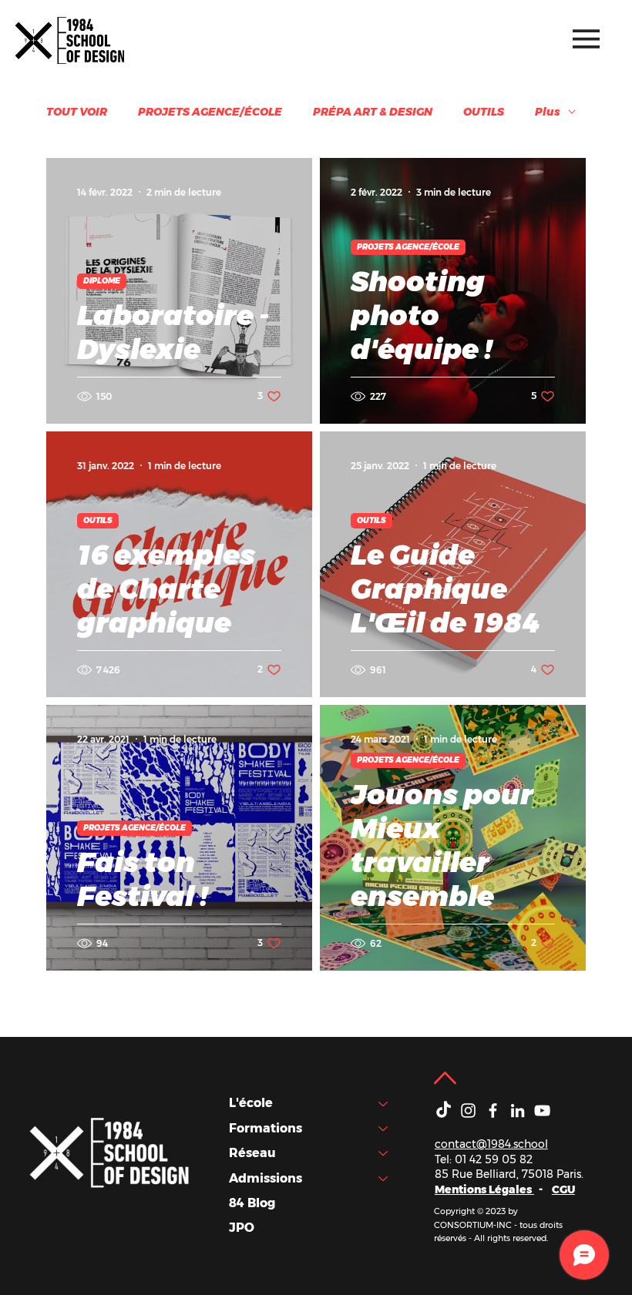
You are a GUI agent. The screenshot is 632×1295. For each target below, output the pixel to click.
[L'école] (384, 1103)
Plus (547, 112)
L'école (251, 1102)
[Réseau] (384, 1153)
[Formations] (384, 1128)
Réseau (252, 1153)
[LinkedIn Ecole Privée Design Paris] (517, 1110)
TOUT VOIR (76, 112)
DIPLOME (101, 281)
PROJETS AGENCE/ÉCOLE (210, 112)
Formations (265, 1128)
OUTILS (483, 112)
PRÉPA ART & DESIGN (372, 112)
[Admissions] (384, 1178)
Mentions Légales (484, 1189)
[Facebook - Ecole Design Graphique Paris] (493, 1110)
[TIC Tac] (443, 1110)
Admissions (265, 1178)
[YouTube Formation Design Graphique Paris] (542, 1110)
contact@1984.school (491, 1144)
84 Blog (252, 1203)
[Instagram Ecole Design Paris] (468, 1110)
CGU (563, 1189)
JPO (241, 1227)
